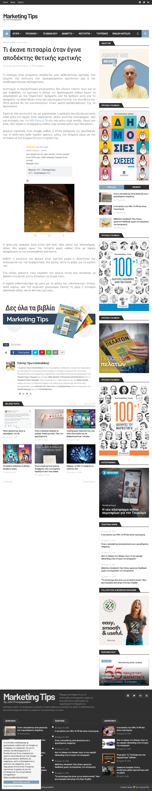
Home (5, 2)
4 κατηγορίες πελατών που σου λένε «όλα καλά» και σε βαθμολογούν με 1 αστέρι (81, 433)
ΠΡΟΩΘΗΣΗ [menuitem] (31, 33)
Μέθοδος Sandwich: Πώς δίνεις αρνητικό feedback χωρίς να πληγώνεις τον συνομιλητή (131, 221)
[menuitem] (6, 33)
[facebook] (20, 394)
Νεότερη (8, 482)
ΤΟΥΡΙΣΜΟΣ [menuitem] (102, 33)
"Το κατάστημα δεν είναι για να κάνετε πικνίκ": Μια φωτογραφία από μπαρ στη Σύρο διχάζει (123, 581)
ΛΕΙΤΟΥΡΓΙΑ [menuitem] (84, 33)
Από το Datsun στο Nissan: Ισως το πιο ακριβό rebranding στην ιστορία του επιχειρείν (121, 557)
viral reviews (22, 42)
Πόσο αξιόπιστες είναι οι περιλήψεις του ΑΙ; (14, 432)
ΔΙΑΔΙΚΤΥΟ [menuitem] (67, 33)
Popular (111, 187)
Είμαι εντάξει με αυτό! (21, 782)
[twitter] (27, 394)
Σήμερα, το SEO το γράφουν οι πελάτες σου (80, 467)
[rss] (30, 394)
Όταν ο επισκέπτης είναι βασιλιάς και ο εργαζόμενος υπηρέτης (131, 195)
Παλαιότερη (88, 482)
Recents (137, 187)
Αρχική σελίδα (9, 42)
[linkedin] (23, 394)
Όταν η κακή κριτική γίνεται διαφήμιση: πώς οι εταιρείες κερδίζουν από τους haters (47, 468)
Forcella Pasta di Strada (39, 120)
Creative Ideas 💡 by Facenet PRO (134, 787)
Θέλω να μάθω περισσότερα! (16, 777)
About (13, 2)
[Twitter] (35, 352)
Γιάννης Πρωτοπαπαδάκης (33, 363)
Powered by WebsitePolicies (13, 786)
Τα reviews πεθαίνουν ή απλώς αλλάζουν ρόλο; (16, 467)
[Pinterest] (42, 352)
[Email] (55, 352)
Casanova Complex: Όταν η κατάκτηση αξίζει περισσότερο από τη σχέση (133, 770)
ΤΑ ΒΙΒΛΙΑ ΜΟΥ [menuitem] (50, 33)
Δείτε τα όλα (89, 404)
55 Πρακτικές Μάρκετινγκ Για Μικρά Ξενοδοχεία (121, 676)
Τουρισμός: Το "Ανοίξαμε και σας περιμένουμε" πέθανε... (131, 756)
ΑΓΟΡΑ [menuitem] (16, 33)
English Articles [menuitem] (121, 33)
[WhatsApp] (49, 352)
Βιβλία (20, 2)
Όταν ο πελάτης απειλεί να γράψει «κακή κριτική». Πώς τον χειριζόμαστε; (49, 433)
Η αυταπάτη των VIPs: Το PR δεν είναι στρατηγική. (130, 207)
